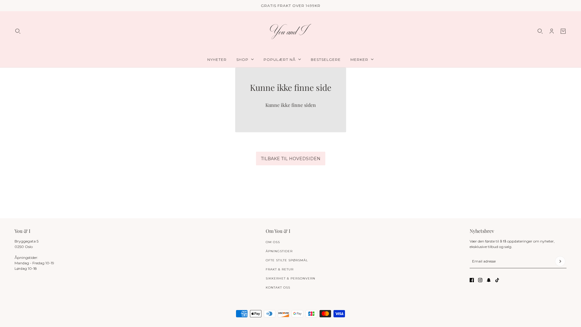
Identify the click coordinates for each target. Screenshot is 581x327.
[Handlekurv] (563, 31)
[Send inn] (560, 261)
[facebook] (471, 280)
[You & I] (290, 31)
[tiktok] (497, 280)
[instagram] (480, 280)
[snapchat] (488, 280)
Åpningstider (279, 251)
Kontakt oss (278, 287)
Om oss (273, 242)
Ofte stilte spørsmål (287, 260)
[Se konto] (551, 31)
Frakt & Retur (280, 269)
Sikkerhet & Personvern (290, 278)
